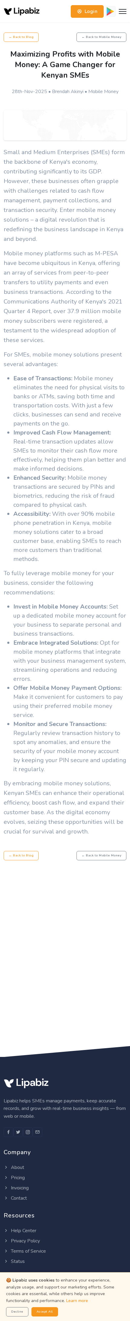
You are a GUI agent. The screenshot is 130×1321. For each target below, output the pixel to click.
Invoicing (19, 1188)
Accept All (45, 1312)
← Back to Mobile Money (101, 37)
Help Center (23, 1230)
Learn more (77, 1301)
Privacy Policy (25, 1241)
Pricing (17, 1177)
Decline (17, 1312)
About (17, 1167)
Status (17, 1261)
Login (90, 11)
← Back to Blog (21, 37)
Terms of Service (28, 1251)
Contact (18, 1198)
